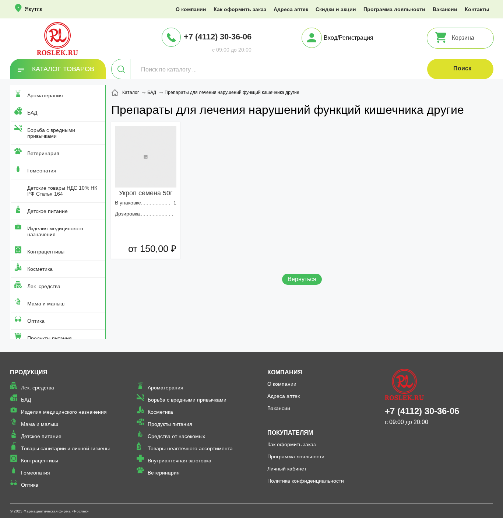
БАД (32, 113)
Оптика (36, 321)
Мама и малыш (45, 304)
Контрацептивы (45, 252)
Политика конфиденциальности (305, 481)
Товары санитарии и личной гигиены (65, 448)
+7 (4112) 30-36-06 (218, 36)
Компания (284, 372)
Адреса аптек (291, 9)
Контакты (477, 9)
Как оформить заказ (240, 9)
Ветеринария (43, 153)
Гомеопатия (41, 171)
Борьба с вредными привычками (51, 133)
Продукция (29, 372)
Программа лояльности (394, 9)
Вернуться (302, 279)
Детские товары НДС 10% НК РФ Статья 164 (62, 191)
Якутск (33, 9)
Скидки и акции (336, 9)
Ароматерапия (45, 95)
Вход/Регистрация (348, 38)
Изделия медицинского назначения (55, 231)
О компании (191, 9)
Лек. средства (43, 286)
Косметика (40, 269)
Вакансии (445, 9)
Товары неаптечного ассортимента (190, 448)
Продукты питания (49, 338)
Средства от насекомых (176, 436)
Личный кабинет (286, 469)
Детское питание (47, 211)
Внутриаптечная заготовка (179, 460)
